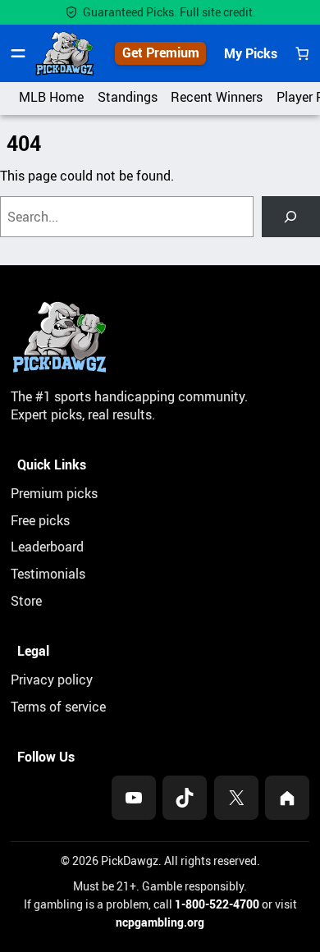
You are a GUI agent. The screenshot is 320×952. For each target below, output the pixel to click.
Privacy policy (52, 680)
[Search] (291, 216)
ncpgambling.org (160, 922)
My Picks (250, 53)
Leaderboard (47, 547)
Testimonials (48, 574)
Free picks (40, 520)
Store (26, 601)
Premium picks (54, 493)
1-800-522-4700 (217, 904)
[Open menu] (18, 53)
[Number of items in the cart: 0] (302, 53)
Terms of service (58, 707)
